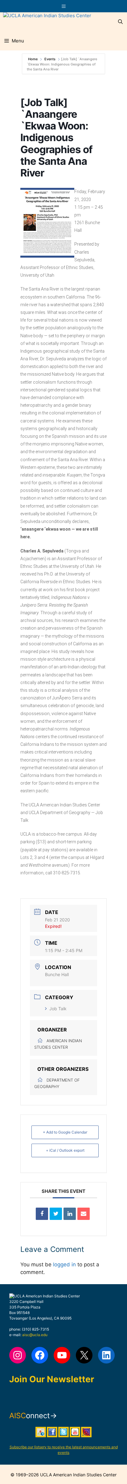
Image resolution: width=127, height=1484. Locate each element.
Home (33, 59)
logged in (64, 1264)
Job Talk (58, 1008)
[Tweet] (56, 1214)
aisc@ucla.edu (34, 1334)
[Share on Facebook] (42, 1214)
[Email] (83, 1214)
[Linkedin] (69, 1214)
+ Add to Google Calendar (65, 1132)
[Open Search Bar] (120, 21)
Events (49, 59)
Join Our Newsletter (51, 1379)
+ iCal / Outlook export (65, 1150)
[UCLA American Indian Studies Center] (47, 21)
